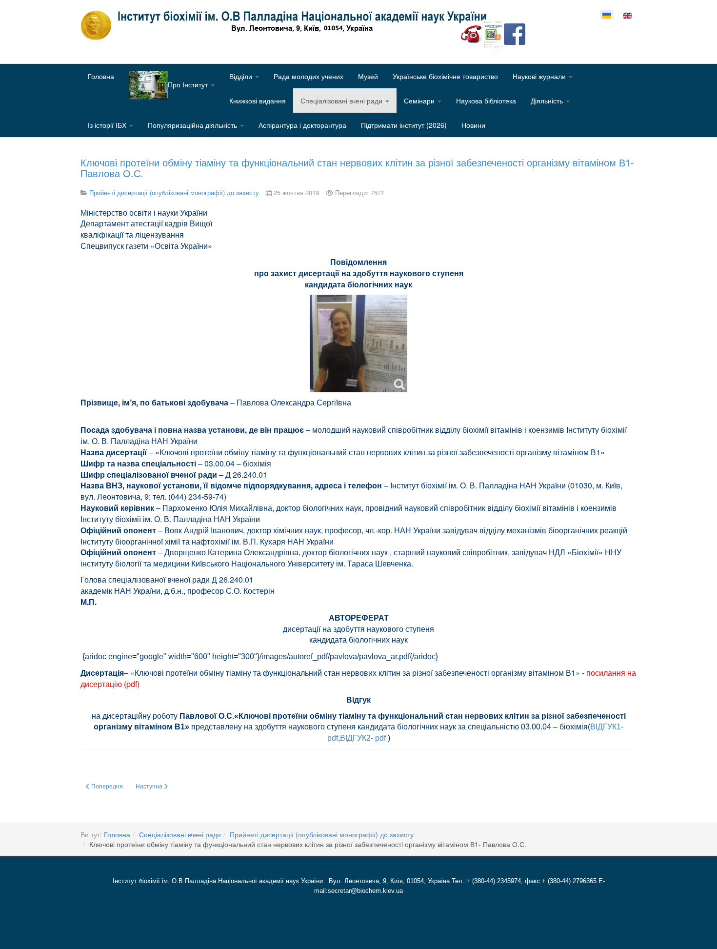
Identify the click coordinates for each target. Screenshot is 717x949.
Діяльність (548, 100)
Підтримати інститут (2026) (404, 125)
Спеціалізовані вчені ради (342, 100)
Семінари (420, 100)
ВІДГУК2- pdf (363, 738)
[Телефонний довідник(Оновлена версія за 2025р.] (471, 33)
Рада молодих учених (308, 76)
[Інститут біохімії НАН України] (287, 25)
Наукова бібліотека (486, 100)
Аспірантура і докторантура (302, 125)
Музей (368, 76)
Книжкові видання (257, 100)
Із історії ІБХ (108, 125)
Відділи (241, 76)
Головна (101, 76)
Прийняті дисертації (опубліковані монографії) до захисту (322, 834)
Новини (473, 125)
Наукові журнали (540, 76)
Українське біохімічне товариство (445, 76)
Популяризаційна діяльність (193, 125)
